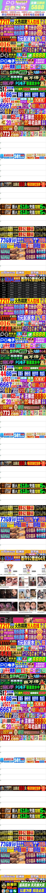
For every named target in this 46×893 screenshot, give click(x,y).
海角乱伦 (27, 294)
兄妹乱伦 (19, 296)
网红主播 (19, 283)
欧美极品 (43, 283)
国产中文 (12, 296)
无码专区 (4, 294)
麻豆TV (19, 292)
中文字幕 (19, 285)
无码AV (3, 292)
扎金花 (43, 290)
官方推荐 (4, 290)
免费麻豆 (35, 294)
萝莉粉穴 (43, 294)
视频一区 (4, 283)
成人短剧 (27, 296)
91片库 (35, 292)
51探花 (27, 292)
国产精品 (12, 283)
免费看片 (12, 294)
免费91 (19, 294)
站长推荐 (4, 287)
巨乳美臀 (27, 285)
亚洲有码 (35, 283)
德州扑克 (27, 290)
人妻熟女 (35, 285)
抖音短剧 (12, 292)
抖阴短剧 (43, 296)
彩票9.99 (35, 290)
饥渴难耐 (19, 287)
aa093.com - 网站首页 (10, 17)
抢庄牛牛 (19, 290)
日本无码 (27, 283)
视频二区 (4, 285)
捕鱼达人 (12, 290)
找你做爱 (27, 287)
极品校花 (35, 296)
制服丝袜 (43, 285)
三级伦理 (12, 285)
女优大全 (43, 292)
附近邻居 (12, 287)
